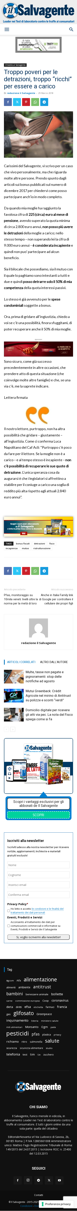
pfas (35, 1034)
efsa (27, 1007)
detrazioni (39, 543)
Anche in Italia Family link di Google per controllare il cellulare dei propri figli (56, 599)
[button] (6, 29)
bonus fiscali (23, 543)
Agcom (10, 980)
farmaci (50, 1007)
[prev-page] (6, 729)
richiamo (12, 1041)
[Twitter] (17, 102)
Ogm (44, 1027)
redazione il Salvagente (21, 93)
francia (62, 1007)
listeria (34, 1020)
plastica (46, 1034)
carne (9, 1000)
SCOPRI (38, 814)
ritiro (24, 1041)
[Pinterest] (26, 102)
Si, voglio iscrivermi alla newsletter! (38, 937)
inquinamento (17, 1020)
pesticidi (17, 1033)
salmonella (36, 1041)
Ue (39, 1054)
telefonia (13, 1054)
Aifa (19, 980)
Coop (45, 1000)
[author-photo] (38, 637)
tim (32, 1054)
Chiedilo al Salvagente (15, 65)
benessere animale (37, 994)
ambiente (24, 987)
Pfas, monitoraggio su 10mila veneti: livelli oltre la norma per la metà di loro (21, 599)
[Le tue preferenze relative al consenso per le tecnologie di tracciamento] (56, 1204)
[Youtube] (59, 1180)
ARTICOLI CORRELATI (21, 662)
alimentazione (40, 979)
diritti (19, 1007)
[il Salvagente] (38, 12)
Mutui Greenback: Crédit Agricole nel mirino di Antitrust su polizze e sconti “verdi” (48, 695)
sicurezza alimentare (31, 1048)
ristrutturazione (42, 548)
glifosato (23, 1013)
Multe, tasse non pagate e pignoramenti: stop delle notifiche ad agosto (45, 676)
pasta (53, 1027)
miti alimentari (14, 1027)
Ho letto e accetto (37, 910)
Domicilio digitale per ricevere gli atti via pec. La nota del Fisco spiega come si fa (49, 714)
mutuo (25, 548)
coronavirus (60, 1000)
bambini (14, 994)
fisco (51, 543)
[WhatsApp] (35, 102)
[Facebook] (8, 102)
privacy (57, 1034)
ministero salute (49, 1020)
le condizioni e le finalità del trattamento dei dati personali (37, 910)
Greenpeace (44, 1014)
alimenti (11, 987)
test (25, 1054)
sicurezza (11, 1048)
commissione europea (27, 1000)
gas (8, 1014)
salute (52, 1041)
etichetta (38, 1007)
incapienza (12, 548)
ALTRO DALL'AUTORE (54, 662)
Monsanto (31, 1027)
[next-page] (12, 729)
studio (49, 1048)
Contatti (38, 1195)
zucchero (48, 1054)
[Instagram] (28, 1180)
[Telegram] (44, 102)
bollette (57, 994)
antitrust (42, 987)
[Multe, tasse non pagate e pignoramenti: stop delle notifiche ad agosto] (14, 676)
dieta (9, 1007)
